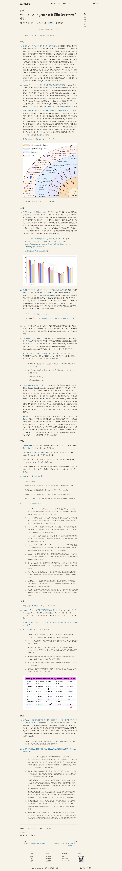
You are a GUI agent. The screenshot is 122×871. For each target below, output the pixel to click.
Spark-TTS (26, 416)
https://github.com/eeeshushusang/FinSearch (60, 106)
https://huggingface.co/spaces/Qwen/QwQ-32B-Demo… (45, 244)
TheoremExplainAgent (31, 338)
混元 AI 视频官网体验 (47, 295)
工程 (85, 19)
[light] (97, 3)
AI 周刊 (52, 4)
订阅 (57, 29)
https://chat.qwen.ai (36, 246)
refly (24, 326)
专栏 (64, 4)
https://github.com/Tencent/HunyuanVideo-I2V (50, 314)
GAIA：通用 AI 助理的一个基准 (33, 385)
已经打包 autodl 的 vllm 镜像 (35, 251)
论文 (85, 17)
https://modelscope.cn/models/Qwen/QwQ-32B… (43, 241)
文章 (59, 4)
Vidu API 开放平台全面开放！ (33, 476)
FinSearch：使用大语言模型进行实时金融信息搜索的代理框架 (44, 85)
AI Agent (35, 828)
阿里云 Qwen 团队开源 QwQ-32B (34, 212)
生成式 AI (48, 828)
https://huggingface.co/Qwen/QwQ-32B (43, 238)
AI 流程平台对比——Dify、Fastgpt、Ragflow (39, 353)
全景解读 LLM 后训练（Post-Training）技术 (38, 139)
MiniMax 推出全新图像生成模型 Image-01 (37, 452)
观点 (85, 26)
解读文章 (32, 201)
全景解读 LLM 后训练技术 (45, 201)
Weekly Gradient (35, 35)
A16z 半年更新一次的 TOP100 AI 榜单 (36, 629)
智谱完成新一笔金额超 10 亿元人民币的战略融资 (39, 606)
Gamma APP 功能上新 (31, 445)
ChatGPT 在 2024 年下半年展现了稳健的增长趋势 (40, 610)
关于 (70, 4)
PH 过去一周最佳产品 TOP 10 (33, 504)
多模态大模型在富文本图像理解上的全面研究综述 (39, 46)
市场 (85, 24)
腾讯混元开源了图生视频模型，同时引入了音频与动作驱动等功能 (45, 290)
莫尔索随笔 (25, 3)
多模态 (28, 828)
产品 (85, 22)
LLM (22, 828)
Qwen (41, 828)
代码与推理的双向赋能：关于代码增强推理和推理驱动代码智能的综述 (46, 111)
